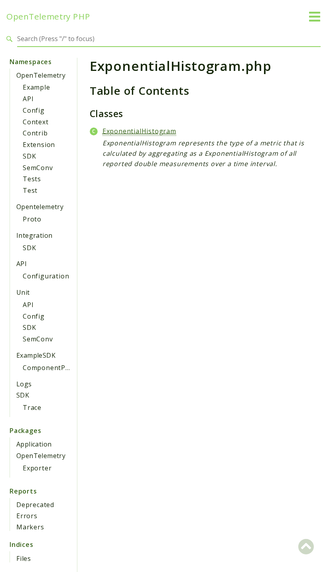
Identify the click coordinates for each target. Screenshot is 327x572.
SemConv (38, 167)
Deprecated (35, 504)
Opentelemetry (39, 206)
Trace (32, 407)
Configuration (46, 276)
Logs (24, 384)
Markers (30, 527)
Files (23, 558)
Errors (26, 515)
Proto (32, 219)
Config (34, 110)
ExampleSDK (35, 355)
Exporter (37, 468)
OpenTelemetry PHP (48, 16)
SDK (29, 156)
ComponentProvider (56, 367)
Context (36, 122)
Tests (32, 178)
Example (36, 87)
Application (33, 444)
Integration (34, 235)
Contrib (35, 133)
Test (30, 190)
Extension (39, 144)
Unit (23, 292)
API (28, 98)
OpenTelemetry (40, 75)
